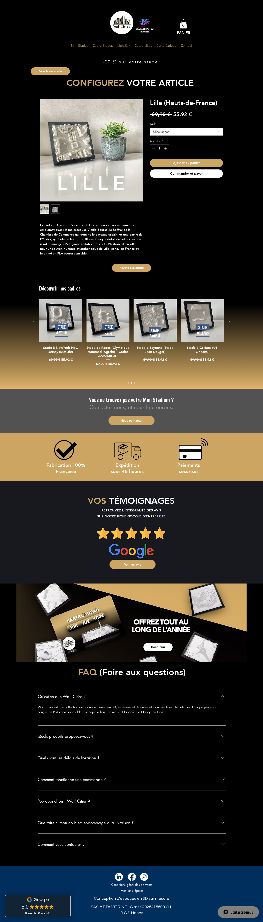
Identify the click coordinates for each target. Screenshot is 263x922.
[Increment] (165, 148)
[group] (131, 338)
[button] (183, 23)
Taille (154, 124)
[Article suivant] (229, 320)
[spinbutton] (159, 148)
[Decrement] (153, 148)
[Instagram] (144, 877)
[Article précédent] (33, 320)
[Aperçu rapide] (60, 321)
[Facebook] (132, 877)
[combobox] (186, 132)
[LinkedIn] (119, 877)
